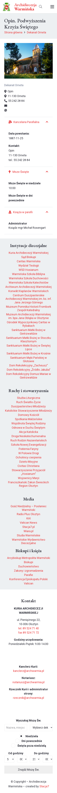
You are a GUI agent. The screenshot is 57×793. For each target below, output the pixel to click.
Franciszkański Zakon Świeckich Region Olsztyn (28, 484)
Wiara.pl (28, 531)
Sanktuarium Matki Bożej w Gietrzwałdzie (28, 331)
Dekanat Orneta (13, 85)
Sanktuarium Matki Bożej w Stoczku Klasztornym (28, 339)
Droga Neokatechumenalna (29, 436)
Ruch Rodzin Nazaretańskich (28, 440)
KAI (28, 518)
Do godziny (41, 753)
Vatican (28, 583)
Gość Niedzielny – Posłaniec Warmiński (29, 508)
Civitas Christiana (28, 466)
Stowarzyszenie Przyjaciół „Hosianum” (28, 471)
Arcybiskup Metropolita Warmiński (28, 558)
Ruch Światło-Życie (28, 402)
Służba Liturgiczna (28, 397)
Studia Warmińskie (28, 535)
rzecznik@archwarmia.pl (28, 697)
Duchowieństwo (28, 566)
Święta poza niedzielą (31, 745)
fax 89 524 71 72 (28, 632)
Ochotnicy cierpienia (28, 457)
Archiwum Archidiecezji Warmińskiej (28, 286)
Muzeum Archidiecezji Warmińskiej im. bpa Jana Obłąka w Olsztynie (28, 316)
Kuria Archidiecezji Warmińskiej (28, 252)
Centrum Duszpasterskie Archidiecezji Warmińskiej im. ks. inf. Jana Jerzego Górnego (29, 299)
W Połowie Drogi (28, 453)
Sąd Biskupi (28, 257)
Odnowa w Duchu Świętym (28, 427)
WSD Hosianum (28, 269)
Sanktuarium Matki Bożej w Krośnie (28, 353)
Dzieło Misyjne (28, 461)
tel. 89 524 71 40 (28, 628)
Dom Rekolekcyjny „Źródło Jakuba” (28, 369)
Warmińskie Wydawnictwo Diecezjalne (28, 541)
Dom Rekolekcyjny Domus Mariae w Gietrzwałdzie (28, 375)
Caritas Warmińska (28, 261)
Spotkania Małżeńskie (28, 419)
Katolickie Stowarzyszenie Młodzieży (28, 410)
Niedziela (31, 736)
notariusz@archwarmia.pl (28, 682)
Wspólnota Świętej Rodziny (28, 423)
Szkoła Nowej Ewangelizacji (28, 444)
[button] (40, 6)
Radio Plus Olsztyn (28, 514)
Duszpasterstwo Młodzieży (28, 406)
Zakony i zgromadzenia (28, 570)
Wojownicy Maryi (28, 478)
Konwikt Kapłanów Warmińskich (28, 291)
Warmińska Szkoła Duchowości (28, 278)
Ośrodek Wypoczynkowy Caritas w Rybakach (28, 324)
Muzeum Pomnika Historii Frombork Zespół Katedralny (28, 308)
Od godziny (15, 753)
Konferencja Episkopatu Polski (28, 579)
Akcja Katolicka (28, 432)
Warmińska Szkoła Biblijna (28, 274)
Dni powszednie (31, 741)
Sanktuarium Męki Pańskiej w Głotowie (28, 359)
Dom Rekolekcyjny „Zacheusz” (28, 365)
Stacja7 (44, 786)
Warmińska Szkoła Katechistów (28, 282)
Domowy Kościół (28, 415)
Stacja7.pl (28, 527)
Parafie (28, 575)
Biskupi (28, 562)
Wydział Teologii (28, 265)
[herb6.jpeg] (6, 6)
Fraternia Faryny (28, 449)
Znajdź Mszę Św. (28, 769)
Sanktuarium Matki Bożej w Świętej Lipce (28, 347)
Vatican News (28, 522)
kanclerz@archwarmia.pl (28, 670)
